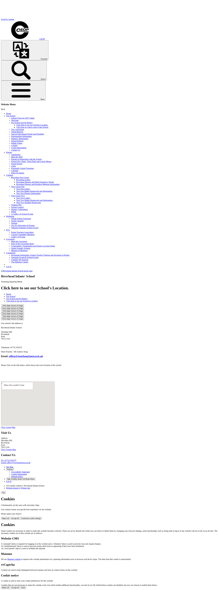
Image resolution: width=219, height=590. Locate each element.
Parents (9, 152)
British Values (16, 143)
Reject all (5, 518)
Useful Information (18, 148)
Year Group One (17, 187)
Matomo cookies (14, 559)
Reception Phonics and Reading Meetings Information (38, 184)
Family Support (17, 221)
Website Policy (17, 476)
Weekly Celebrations (19, 209)
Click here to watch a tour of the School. (32, 127)
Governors (10, 239)
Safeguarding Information (21, 136)
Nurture (14, 223)
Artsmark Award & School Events (25, 257)
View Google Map (8, 449)
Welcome (15, 120)
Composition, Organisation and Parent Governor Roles (33, 246)
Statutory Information (19, 139)
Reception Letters (23, 180)
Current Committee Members (22, 235)
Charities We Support (19, 260)
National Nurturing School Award (24, 228)
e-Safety (14, 145)
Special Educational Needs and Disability (27, 134)
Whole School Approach (21, 219)
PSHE (13, 212)
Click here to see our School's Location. (32, 125)
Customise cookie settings (31, 518)
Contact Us (15, 150)
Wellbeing (10, 216)
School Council (17, 207)
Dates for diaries (17, 173)
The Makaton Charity (19, 262)
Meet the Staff (16, 157)
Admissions (16, 155)
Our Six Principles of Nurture (23, 225)
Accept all (15, 518)
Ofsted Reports (17, 132)
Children (9, 175)
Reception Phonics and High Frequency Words (35, 182)
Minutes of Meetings (19, 251)
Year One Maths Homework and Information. (34, 191)
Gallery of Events (18, 237)
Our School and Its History (22, 123)
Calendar (14, 171)
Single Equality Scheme (20, 248)
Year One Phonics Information (28, 193)
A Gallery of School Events (22, 214)
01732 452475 (8, 460)
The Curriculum (17, 129)
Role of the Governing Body (22, 244)
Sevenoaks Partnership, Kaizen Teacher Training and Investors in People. (40, 255)
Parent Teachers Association (22, 232)
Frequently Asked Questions (22, 168)
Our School (10, 116)
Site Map (9, 467)
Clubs (13, 166)
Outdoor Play (16, 205)
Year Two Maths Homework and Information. (34, 200)
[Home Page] (17, 271)
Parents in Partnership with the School (26, 159)
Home (8, 113)
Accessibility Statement (20, 472)
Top (3, 493)
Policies (10, 469)
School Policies (17, 141)
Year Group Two (18, 196)
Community (11, 253)
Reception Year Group (20, 177)
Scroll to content (7, 19)
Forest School (16, 164)
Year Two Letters (23, 198)
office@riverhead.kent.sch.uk (26, 356)
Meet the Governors (19, 241)
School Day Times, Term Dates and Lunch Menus (31, 161)
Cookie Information (19, 474)
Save (23, 588)
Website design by (18, 488)
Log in (8, 266)
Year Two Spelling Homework (28, 203)
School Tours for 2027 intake (22, 118)
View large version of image (13, 305)
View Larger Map (8, 427)
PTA (8, 230)
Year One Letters (23, 189)
